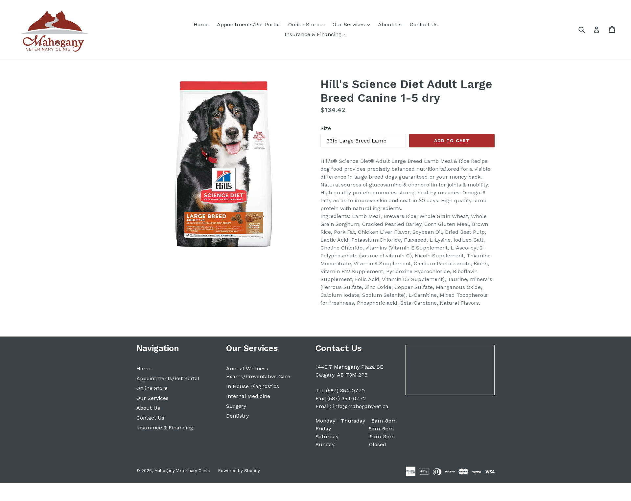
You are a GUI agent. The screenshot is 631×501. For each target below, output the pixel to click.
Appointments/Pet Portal (248, 24)
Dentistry (237, 416)
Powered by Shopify (239, 470)
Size (325, 128)
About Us (390, 24)
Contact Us (424, 24)
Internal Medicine (248, 396)
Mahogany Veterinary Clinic (182, 470)
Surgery (236, 406)
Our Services (353, 24)
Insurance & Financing (317, 34)
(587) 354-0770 (345, 390)
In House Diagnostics (252, 386)
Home (201, 24)
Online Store (308, 24)
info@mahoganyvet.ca (360, 406)
